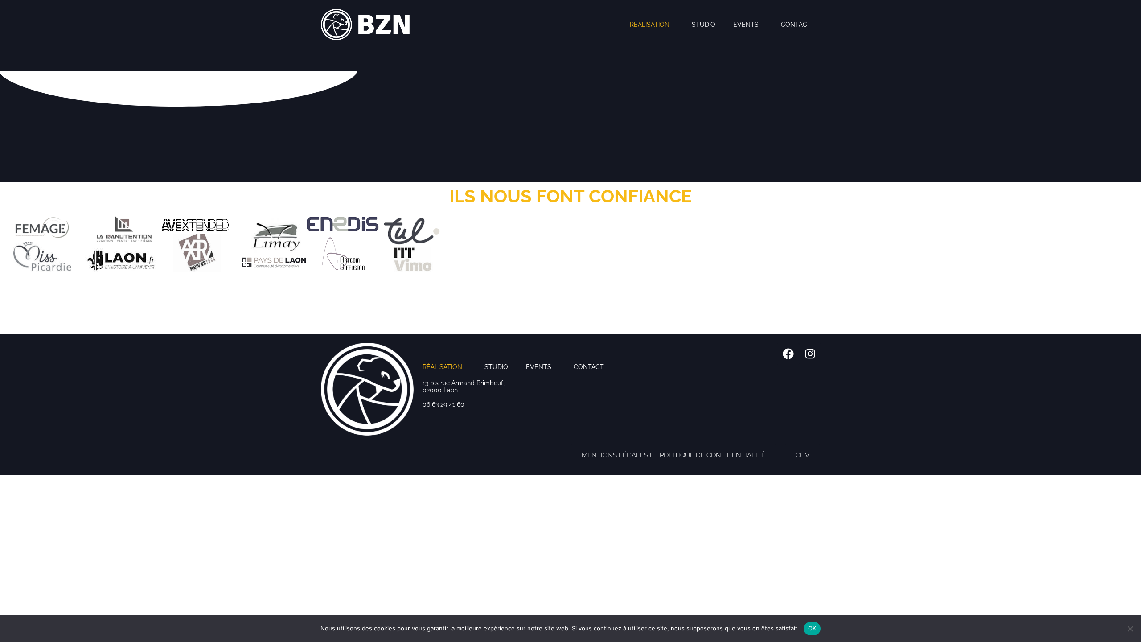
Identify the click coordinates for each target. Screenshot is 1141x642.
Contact (796, 24)
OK (812, 628)
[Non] (1129, 628)
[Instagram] (810, 354)
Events (746, 24)
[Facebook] (788, 354)
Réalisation (649, 24)
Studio (703, 24)
